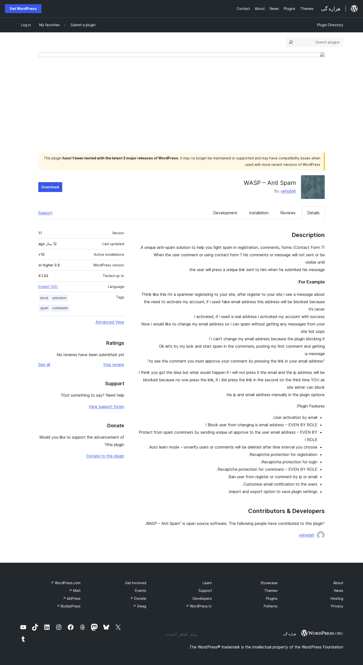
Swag (139, 606)
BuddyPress (69, 606)
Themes (271, 590)
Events (140, 590)
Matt (75, 590)
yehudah (288, 191)
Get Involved (135, 583)
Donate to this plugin (105, 455)
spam (44, 308)
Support (45, 212)
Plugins (272, 598)
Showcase (269, 583)
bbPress (72, 598)
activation (59, 298)
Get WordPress (23, 8)
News (338, 590)
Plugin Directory (330, 25)
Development (225, 212)
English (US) (48, 286)
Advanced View (110, 322)
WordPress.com (66, 583)
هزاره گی (289, 634)
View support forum (106, 406)
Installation (259, 212)
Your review (113, 364)
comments (60, 308)
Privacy (337, 606)
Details (313, 212)
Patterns (271, 606)
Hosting (337, 598)
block (44, 298)
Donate (138, 598)
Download (50, 187)
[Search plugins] (291, 42)
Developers (202, 598)
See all (44, 364)
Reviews (288, 212)
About (338, 583)
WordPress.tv (199, 606)
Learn (207, 583)
